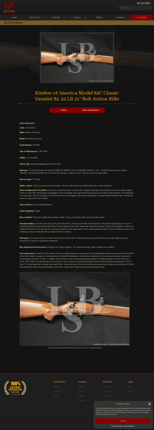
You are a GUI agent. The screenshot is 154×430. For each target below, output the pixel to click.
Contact (81, 400)
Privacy (131, 391)
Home (14, 17)
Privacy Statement (129, 426)
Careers (81, 391)
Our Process (108, 391)
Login (56, 400)
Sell (104, 400)
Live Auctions (34, 17)
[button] (149, 404)
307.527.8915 (143, 3)
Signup (56, 396)
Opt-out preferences (117, 426)
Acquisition (107, 396)
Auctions (57, 387)
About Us (82, 387)
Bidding (99, 17)
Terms (130, 387)
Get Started (141, 17)
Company (77, 17)
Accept (123, 421)
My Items (57, 391)
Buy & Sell (56, 17)
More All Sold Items (91, 110)
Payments (120, 17)
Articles (81, 396)
